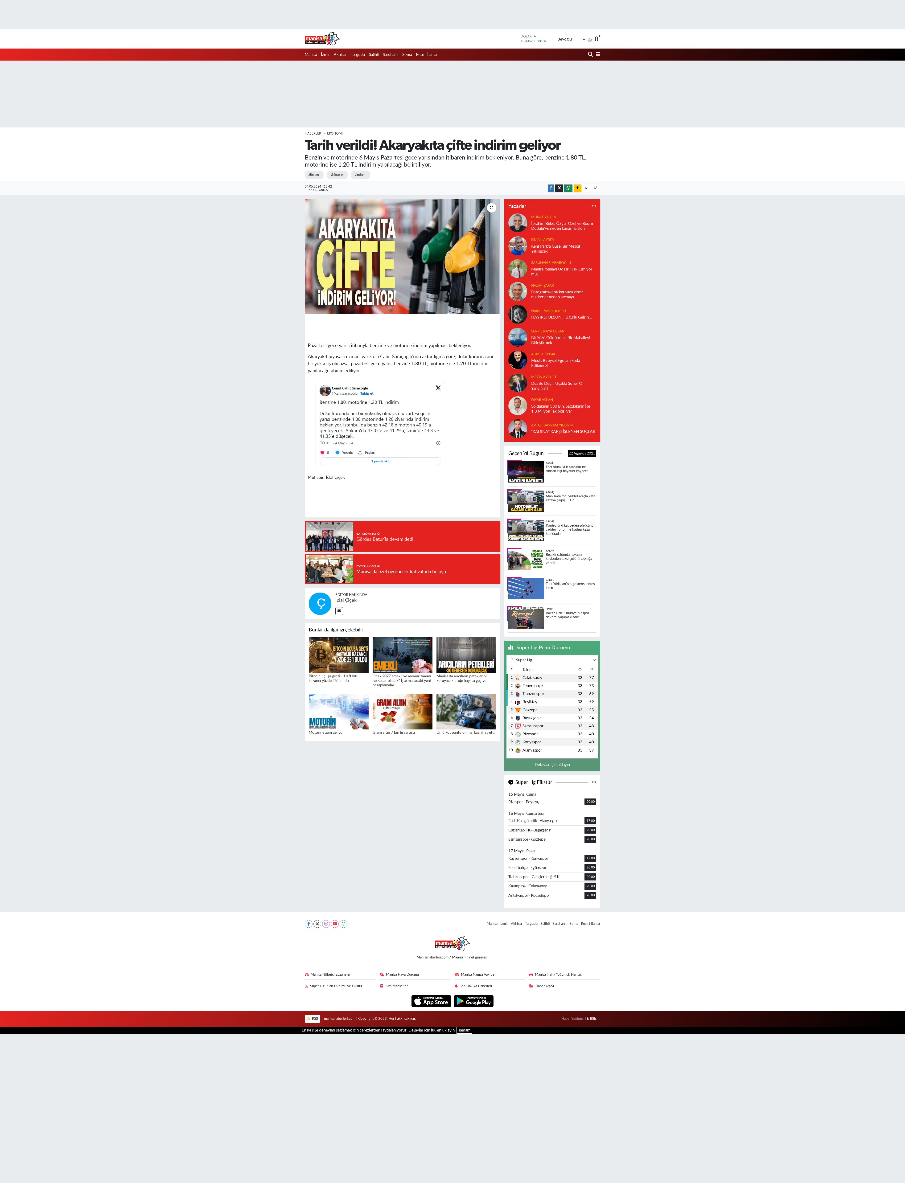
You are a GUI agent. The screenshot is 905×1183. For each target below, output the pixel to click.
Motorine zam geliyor (326, 732)
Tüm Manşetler (396, 986)
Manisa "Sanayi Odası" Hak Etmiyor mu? (561, 271)
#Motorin (336, 174)
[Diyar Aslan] (517, 405)
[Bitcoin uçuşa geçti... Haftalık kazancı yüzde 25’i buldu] (339, 655)
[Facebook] (309, 924)
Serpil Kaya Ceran (547, 331)
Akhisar (340, 55)
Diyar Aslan (542, 400)
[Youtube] (335, 924)
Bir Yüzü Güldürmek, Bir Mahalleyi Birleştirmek (560, 340)
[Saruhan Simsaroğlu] (517, 268)
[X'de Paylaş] (559, 188)
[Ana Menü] (597, 54)
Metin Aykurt (544, 377)
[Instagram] (326, 924)
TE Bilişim (592, 1018)
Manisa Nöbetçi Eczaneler (330, 974)
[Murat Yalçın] (517, 223)
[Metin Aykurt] (517, 383)
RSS (314, 1018)
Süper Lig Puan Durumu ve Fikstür (336, 986)
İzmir (325, 55)
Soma (407, 55)
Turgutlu (358, 55)
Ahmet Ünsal (543, 354)
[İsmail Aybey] (517, 245)
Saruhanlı (390, 55)
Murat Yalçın (543, 217)
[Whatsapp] (343, 924)
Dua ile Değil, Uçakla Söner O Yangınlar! (556, 385)
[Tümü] (594, 206)
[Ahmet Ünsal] (517, 360)
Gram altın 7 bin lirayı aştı (394, 732)
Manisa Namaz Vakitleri (479, 974)
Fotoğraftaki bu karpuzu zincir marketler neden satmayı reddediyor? (557, 295)
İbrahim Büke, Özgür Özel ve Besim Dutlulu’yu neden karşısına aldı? (562, 225)
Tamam (464, 1030)
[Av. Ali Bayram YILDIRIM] (517, 428)
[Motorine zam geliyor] (339, 711)
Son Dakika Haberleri (476, 986)
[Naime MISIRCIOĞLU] (517, 314)
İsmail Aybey (542, 240)
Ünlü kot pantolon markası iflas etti (465, 732)
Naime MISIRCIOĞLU (548, 311)
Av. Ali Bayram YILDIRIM (552, 425)
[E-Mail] (339, 611)
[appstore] (432, 1001)
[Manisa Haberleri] (322, 39)
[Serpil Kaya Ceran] (517, 337)
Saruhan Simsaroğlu (551, 263)
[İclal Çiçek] (320, 603)
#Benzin (313, 174)
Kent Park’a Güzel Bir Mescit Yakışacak (555, 248)
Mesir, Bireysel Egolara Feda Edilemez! (555, 363)
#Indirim (360, 174)
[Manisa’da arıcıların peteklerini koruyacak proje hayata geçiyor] (466, 655)
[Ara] (591, 54)
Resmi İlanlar (427, 55)
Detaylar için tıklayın (552, 765)
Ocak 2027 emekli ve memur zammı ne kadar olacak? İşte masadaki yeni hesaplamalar (402, 680)
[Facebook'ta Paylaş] (551, 188)
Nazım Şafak (542, 285)
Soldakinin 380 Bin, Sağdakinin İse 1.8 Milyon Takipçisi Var (560, 408)
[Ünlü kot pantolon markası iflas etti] (466, 711)
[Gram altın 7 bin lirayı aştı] (402, 711)
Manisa (311, 55)
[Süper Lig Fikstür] (594, 782)
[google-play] (474, 1001)
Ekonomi (335, 133)
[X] (317, 924)
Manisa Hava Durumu (402, 974)
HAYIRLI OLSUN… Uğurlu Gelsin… (561, 317)
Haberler (313, 133)
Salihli (374, 55)
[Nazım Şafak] (517, 291)
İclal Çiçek (346, 600)
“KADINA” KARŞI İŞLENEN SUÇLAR (563, 432)
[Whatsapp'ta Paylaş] (568, 188)
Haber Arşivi (544, 986)
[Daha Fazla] (577, 188)
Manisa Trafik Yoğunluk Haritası (559, 974)
